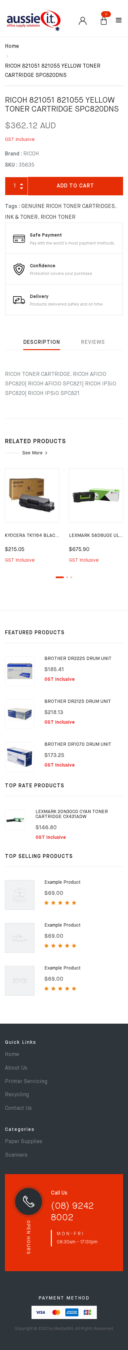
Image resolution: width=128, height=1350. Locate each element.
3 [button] (71, 577)
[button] (104, 21)
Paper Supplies (23, 1141)
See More (32, 453)
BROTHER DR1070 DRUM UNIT (77, 744)
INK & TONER (21, 217)
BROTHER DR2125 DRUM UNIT (77, 701)
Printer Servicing (26, 1081)
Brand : (13, 154)
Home (12, 46)
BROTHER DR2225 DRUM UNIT (78, 658)
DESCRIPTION (41, 342)
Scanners (16, 1155)
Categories (20, 1129)
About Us (16, 1068)
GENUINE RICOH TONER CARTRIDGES (68, 206)
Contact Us (18, 1108)
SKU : (11, 165)
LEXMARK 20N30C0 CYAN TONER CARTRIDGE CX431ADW (71, 814)
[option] (32, 520)
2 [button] (67, 577)
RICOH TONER (58, 217)
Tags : (12, 206)
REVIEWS (93, 342)
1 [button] (60, 577)
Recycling (17, 1095)
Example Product (62, 882)
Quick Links (20, 1042)
